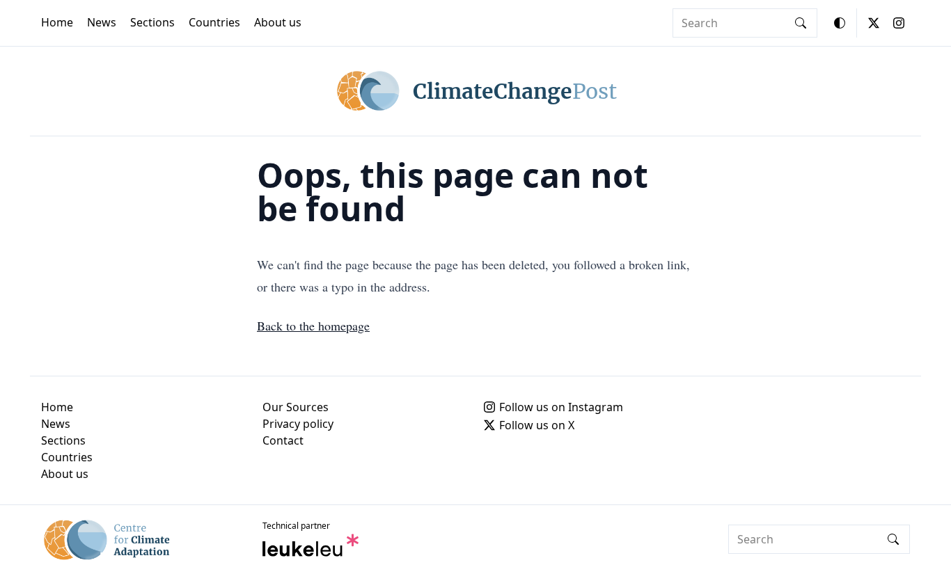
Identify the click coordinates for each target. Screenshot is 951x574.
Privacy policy (297, 423)
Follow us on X (536, 425)
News (101, 22)
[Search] (800, 23)
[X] (874, 23)
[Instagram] (899, 23)
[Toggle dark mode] (839, 23)
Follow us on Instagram (561, 407)
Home (57, 22)
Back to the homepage (313, 325)
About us (277, 22)
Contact (283, 440)
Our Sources (295, 407)
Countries (214, 22)
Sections (152, 22)
